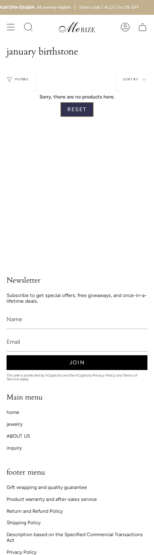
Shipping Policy (24, 522)
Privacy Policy (103, 375)
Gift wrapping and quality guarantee (47, 487)
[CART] (142, 27)
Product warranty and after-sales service (52, 499)
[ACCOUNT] (125, 27)
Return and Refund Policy (35, 511)
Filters (22, 79)
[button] (28, 27)
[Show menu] (11, 27)
